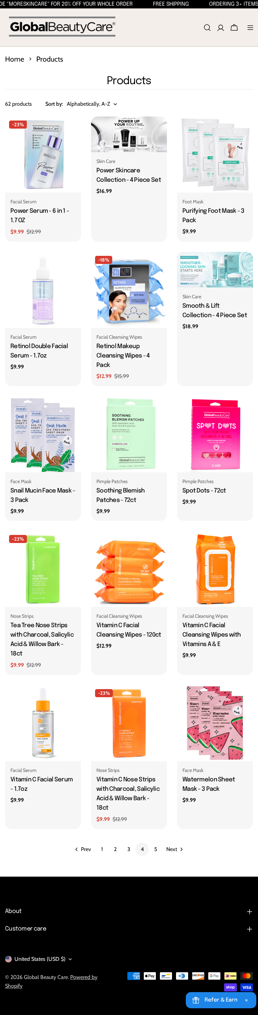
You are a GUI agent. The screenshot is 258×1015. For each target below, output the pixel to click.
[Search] (207, 27)
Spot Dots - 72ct (204, 491)
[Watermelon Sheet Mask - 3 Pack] (215, 723)
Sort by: (54, 104)
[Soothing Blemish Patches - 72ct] (129, 434)
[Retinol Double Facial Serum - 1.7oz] (43, 290)
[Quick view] (71, 131)
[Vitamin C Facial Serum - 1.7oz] (43, 723)
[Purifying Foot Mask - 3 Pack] (215, 154)
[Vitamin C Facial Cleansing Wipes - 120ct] (129, 569)
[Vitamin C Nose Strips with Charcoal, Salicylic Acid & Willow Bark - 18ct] (129, 723)
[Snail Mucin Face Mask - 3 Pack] (43, 434)
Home (14, 59)
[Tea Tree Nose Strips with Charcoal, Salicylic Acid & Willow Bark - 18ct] (43, 569)
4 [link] (142, 849)
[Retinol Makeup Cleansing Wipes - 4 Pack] (129, 290)
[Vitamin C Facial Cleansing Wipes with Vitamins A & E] (215, 569)
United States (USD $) (40, 959)
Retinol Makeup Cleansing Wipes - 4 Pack (122, 355)
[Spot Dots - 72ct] (215, 434)
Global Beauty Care (46, 977)
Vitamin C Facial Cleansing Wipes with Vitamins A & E (211, 634)
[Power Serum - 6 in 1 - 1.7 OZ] (43, 154)
